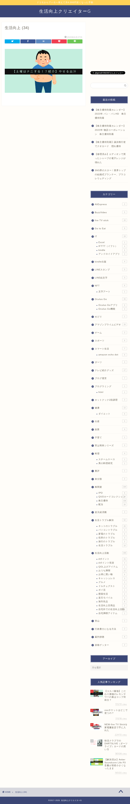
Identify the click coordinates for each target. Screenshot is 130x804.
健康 (110, 408)
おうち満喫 (112, 570)
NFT (110, 286)
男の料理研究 (111, 463)
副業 (110, 429)
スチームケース (111, 459)
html (111, 392)
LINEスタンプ (110, 269)
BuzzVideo (110, 212)
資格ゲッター (110, 645)
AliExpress (110, 204)
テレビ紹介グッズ (110, 370)
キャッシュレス (111, 578)
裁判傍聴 (110, 637)
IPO (111, 493)
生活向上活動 (110, 553)
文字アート (111, 291)
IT (110, 236)
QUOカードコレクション (112, 496)
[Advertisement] (109, 45)
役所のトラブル (111, 537)
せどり (110, 316)
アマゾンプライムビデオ (110, 324)
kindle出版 (110, 262)
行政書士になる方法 (110, 629)
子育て (110, 437)
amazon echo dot (111, 354)
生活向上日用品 (111, 605)
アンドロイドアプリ (111, 254)
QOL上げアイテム (111, 567)
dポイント (112, 559)
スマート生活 (110, 349)
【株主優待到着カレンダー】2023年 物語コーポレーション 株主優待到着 (110, 130)
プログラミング (110, 386)
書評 (110, 471)
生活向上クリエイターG (65, 11)
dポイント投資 (111, 563)
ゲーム (110, 333)
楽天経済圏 (110, 512)
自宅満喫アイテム (111, 613)
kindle (111, 250)
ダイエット (111, 414)
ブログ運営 (110, 378)
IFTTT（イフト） (111, 246)
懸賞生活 (111, 594)
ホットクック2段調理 (110, 400)
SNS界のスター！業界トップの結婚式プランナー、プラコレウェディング (110, 174)
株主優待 (112, 500)
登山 (110, 621)
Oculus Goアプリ (111, 305)
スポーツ (110, 340)
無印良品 (111, 601)
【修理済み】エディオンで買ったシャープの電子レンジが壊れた (110, 158)
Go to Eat (110, 228)
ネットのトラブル (112, 526)
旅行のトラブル (111, 541)
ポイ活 (111, 590)
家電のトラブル (111, 534)
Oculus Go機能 (111, 309)
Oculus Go (110, 299)
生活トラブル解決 (110, 520)
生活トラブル (112, 545)
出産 (110, 421)
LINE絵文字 (110, 278)
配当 (112, 504)
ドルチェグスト (111, 586)
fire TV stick (110, 220)
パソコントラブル (111, 530)
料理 (110, 453)
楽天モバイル (111, 598)
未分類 (110, 479)
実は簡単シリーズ (110, 445)
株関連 (110, 487)
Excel (111, 242)
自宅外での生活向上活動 (111, 609)
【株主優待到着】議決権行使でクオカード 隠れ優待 (110, 144)
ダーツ (110, 362)
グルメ (111, 582)
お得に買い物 (111, 574)
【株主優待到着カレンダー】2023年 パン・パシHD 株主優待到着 (110, 114)
